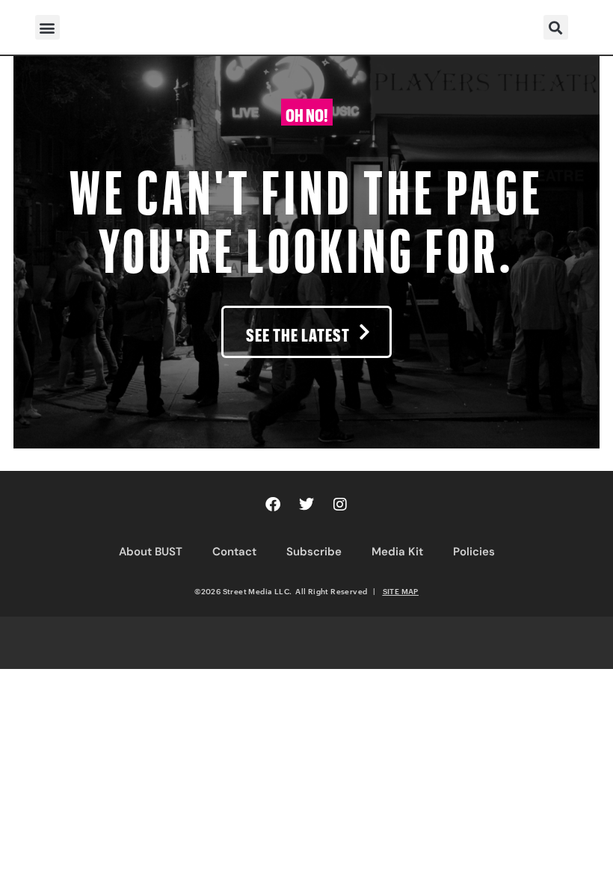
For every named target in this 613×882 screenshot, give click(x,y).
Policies (474, 551)
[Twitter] (306, 504)
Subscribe (314, 551)
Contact (234, 551)
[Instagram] (340, 504)
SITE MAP (401, 591)
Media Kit (397, 551)
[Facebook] (273, 504)
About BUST (150, 551)
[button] (47, 27)
